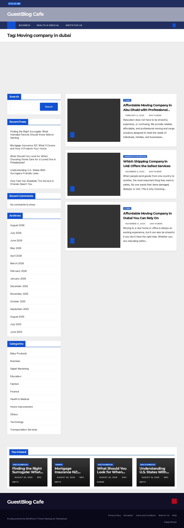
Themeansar (61, 519)
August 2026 (17, 225)
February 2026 (18, 271)
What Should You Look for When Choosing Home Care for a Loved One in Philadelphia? (33, 159)
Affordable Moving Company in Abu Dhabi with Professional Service (147, 109)
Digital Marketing (19, 368)
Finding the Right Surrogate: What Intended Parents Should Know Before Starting (32, 134)
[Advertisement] (92, 63)
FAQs (174, 515)
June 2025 (16, 331)
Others (14, 414)
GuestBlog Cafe (25, 14)
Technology (16, 422)
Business (24, 25)
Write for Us (74, 25)
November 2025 (19, 293)
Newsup (48, 519)
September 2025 (19, 309)
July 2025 (15, 324)
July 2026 (15, 232)
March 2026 (17, 263)
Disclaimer (128, 515)
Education (15, 376)
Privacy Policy (114, 515)
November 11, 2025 (135, 224)
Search (14, 96)
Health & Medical (48, 25)
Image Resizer (170, 522)
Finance (14, 391)
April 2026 (16, 255)
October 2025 (17, 301)
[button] (169, 25)
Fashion (14, 383)
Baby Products (18, 353)
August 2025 (17, 316)
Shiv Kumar (155, 115)
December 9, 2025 (135, 172)
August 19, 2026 (151, 477)
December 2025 (19, 286)
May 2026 (15, 248)
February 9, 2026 (135, 115)
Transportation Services (23, 429)
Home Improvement (21, 406)
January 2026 (18, 278)
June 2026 (16, 240)
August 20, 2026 (24, 477)
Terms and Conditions (146, 515)
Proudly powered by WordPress (21, 519)
